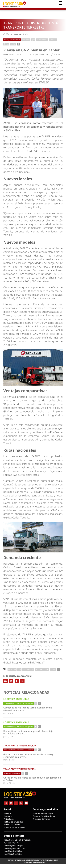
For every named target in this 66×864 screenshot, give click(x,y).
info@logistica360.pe (13, 845)
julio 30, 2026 (8, 713)
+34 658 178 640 (11, 842)
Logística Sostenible (16, 698)
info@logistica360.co (13, 851)
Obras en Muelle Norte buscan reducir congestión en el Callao (32, 778)
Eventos (7, 813)
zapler (13, 44)
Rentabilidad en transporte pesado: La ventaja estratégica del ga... (28, 732)
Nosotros (8, 816)
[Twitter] (11, 681)
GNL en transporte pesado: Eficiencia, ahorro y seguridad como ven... (28, 755)
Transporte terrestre (24, 27)
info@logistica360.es (13, 854)
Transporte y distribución (28, 22)
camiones (26, 40)
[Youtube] (26, 802)
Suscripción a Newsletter (44, 816)
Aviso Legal (9, 819)
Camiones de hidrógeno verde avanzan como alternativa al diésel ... (28, 708)
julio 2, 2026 (8, 736)
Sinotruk (53, 40)
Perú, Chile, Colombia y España (18, 839)
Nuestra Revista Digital (43, 813)
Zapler (8, 185)
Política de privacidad (13, 821)
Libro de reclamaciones (14, 827)
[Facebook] (17, 681)
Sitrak (6, 44)
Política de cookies (12, 824)
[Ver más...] (35, 703)
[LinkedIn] (6, 681)
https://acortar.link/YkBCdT (28, 662)
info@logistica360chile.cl (15, 848)
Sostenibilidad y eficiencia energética (18, 703)
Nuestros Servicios (41, 819)
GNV (10, 255)
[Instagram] (22, 681)
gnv (33, 40)
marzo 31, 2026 (9, 760)
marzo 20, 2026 (9, 783)
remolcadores (42, 40)
